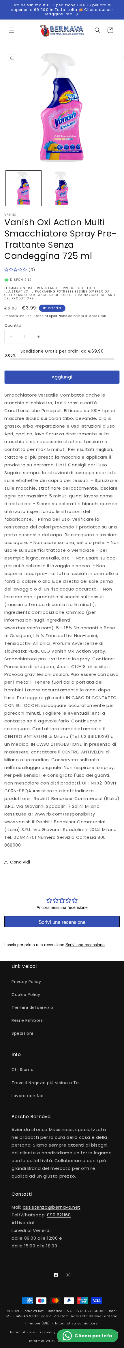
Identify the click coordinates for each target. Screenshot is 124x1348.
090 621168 (59, 1215)
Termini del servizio (32, 1007)
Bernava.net (33, 1311)
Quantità (12, 325)
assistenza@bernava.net (51, 1207)
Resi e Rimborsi (28, 1020)
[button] (11, 30)
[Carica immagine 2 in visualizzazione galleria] (62, 188)
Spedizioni (22, 1033)
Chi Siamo (22, 1069)
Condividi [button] (20, 862)
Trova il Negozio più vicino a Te (45, 1083)
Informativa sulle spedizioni (54, 1341)
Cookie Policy (26, 994)
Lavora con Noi (27, 1096)
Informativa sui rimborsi (77, 1323)
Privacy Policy (26, 981)
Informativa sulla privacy (33, 1332)
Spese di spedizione (50, 316)
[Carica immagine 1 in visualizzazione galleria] (23, 188)
